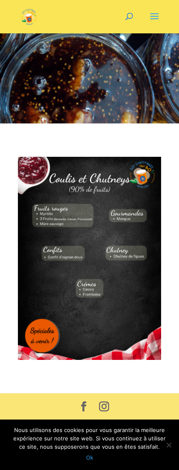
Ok (89, 457)
